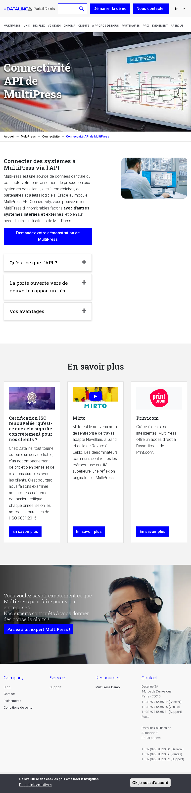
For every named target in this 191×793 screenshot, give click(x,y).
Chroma (69, 25)
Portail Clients (44, 9)
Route (145, 717)
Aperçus (177, 25)
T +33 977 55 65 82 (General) (162, 702)
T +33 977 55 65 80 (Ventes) (161, 707)
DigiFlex (39, 25)
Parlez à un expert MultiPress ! (38, 629)
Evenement (160, 25)
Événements (12, 701)
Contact (9, 694)
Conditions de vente (18, 707)
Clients (83, 25)
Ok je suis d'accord (150, 783)
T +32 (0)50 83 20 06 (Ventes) (162, 754)
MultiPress (12, 25)
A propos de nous (105, 25)
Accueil (9, 136)
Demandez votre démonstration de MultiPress (48, 236)
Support (55, 687)
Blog (7, 687)
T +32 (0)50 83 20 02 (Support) (163, 759)
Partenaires (131, 25)
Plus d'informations (35, 785)
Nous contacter (151, 8)
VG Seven (54, 25)
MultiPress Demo (108, 687)
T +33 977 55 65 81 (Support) (162, 712)
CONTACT (150, 678)
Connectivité (51, 136)
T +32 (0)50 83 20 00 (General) (163, 749)
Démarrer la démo (110, 8)
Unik (27, 25)
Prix (146, 25)
